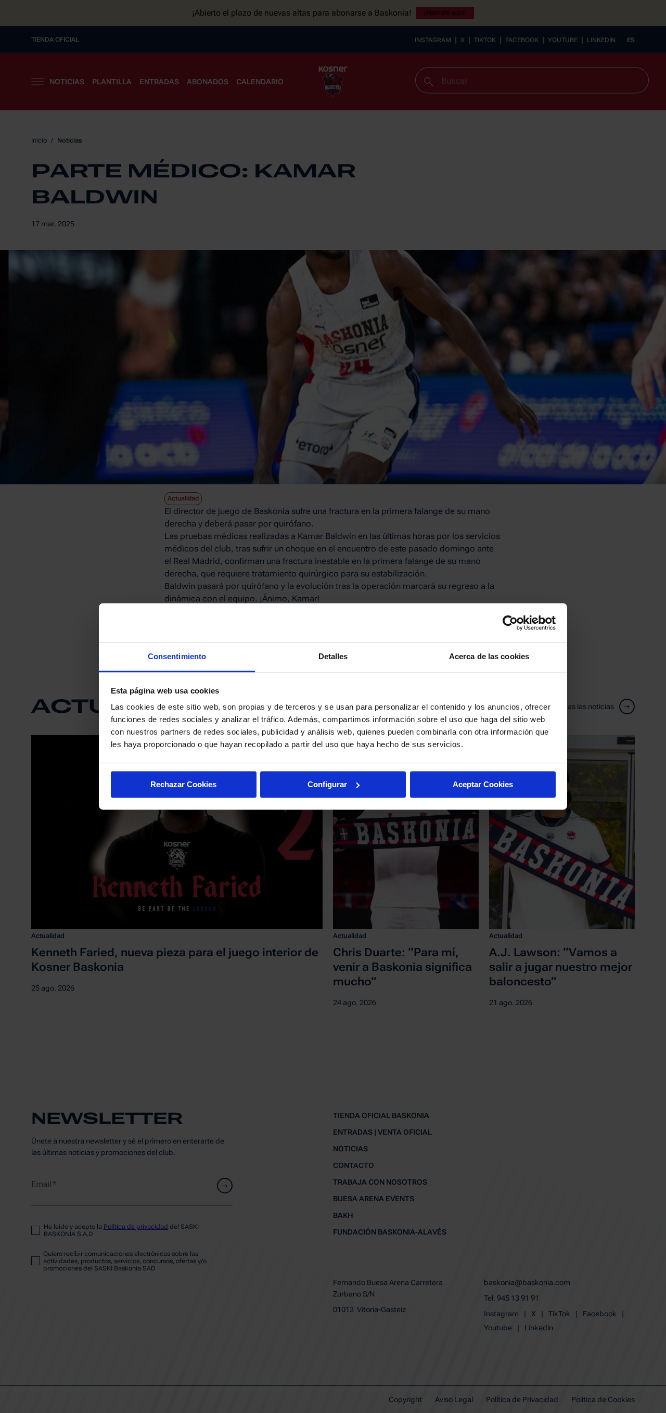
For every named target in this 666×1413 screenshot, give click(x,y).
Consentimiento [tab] (177, 656)
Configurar (327, 784)
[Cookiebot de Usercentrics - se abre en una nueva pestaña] (510, 623)
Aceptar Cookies (483, 784)
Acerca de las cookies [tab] (489, 656)
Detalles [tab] (333, 656)
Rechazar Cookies (183, 784)
